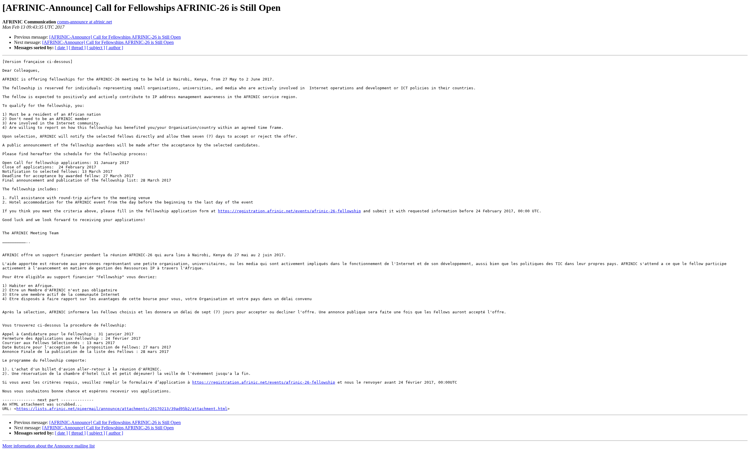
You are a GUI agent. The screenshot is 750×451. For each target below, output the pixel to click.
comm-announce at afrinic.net (84, 21)
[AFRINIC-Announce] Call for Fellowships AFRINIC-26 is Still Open (115, 37)
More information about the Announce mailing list (48, 445)
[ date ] (61, 47)
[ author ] (114, 47)
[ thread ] (77, 47)
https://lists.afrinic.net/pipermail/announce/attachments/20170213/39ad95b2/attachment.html (121, 408)
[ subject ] (96, 47)
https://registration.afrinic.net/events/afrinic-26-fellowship (289, 211)
